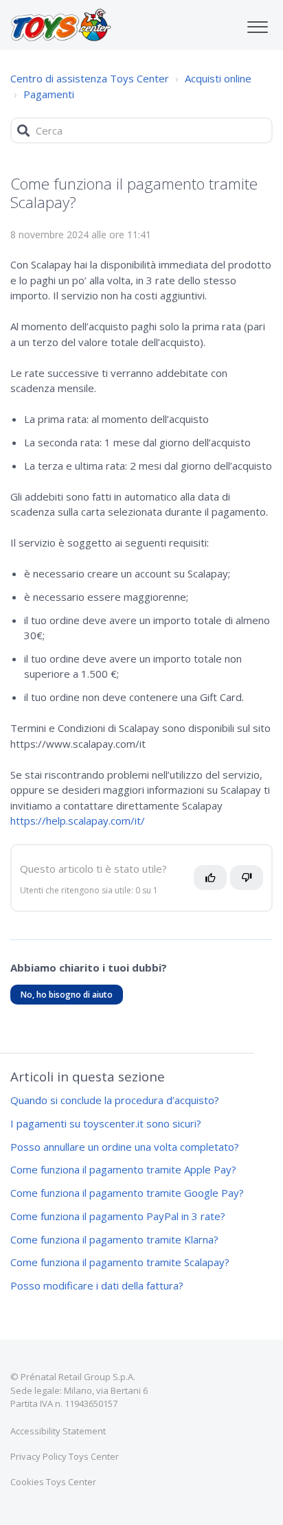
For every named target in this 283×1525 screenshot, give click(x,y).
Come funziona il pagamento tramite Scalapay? (119, 1262)
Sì (214, 883)
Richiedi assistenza (69, 1108)
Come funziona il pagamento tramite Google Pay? (127, 1193)
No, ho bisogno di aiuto (67, 994)
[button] (257, 24)
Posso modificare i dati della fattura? (96, 1285)
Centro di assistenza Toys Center (89, 78)
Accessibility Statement (58, 1431)
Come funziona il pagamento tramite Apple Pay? (123, 1169)
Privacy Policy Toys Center (64, 1456)
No (253, 883)
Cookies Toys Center (53, 1482)
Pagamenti (48, 94)
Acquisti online (218, 78)
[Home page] (60, 25)
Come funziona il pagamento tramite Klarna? (114, 1239)
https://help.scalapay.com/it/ (77, 820)
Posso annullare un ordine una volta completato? (124, 1147)
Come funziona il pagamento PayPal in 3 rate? (117, 1216)
